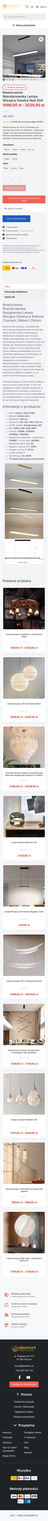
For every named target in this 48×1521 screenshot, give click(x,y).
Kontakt (28, 1452)
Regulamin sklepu (24, 1412)
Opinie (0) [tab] (10, 297)
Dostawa (7, 1442)
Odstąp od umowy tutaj (24, 1384)
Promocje (7, 1437)
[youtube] (28, 1377)
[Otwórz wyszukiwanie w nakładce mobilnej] (24, 16)
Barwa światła (10, 154)
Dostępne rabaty (32, 1432)
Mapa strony (9, 1456)
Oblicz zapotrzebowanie (16, 219)
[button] (41, 39)
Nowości (7, 1432)
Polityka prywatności (24, 1417)
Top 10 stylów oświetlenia (10, 1449)
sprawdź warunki (26, 231)
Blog (26, 1447)
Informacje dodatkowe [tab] (16, 291)
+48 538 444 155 (24, 1370)
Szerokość (8, 145)
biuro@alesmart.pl (24, 1366)
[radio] (7, 149)
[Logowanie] (32, 6)
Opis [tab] (7, 286)
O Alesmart (30, 1437)
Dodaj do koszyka (14, 188)
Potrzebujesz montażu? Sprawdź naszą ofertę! (24, 199)
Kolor (5, 163)
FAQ (26, 1442)
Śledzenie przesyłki (24, 1401)
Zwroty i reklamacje (24, 1406)
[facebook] (20, 1377)
